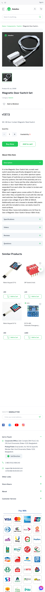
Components (11, 26)
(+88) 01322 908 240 (12, 463)
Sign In (41, 2)
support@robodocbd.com (14, 468)
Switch (19, 26)
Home (4, 26)
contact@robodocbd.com (13, 471)
